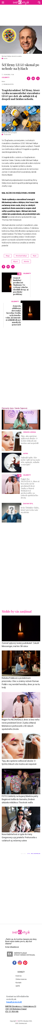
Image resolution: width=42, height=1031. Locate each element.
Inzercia (18, 976)
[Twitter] (38, 78)
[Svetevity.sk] (21, 2)
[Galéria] (21, 40)
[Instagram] (20, 963)
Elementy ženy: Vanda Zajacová (14, 408)
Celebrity (5, 77)
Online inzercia (21, 979)
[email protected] (14, 1002)
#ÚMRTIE (26, 261)
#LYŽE (34, 256)
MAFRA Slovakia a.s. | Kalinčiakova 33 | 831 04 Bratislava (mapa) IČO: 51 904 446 (20, 1009)
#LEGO (8, 256)
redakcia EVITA (8, 84)
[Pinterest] (25, 963)
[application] (21, 420)
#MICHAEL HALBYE (21, 256)
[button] (39, 2)
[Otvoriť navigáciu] (3, 2)
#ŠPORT (15, 261)
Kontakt (18, 982)
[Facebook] (28, 78)
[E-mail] (33, 78)
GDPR (18, 986)
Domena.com (23, 1023)
